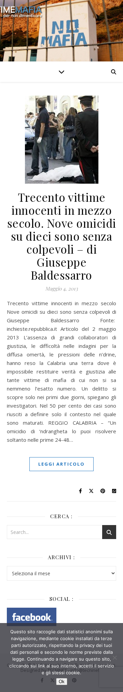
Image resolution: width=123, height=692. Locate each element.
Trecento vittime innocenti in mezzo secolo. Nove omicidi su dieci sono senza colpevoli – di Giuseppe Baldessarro (61, 235)
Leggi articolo (61, 464)
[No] (114, 657)
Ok (62, 681)
